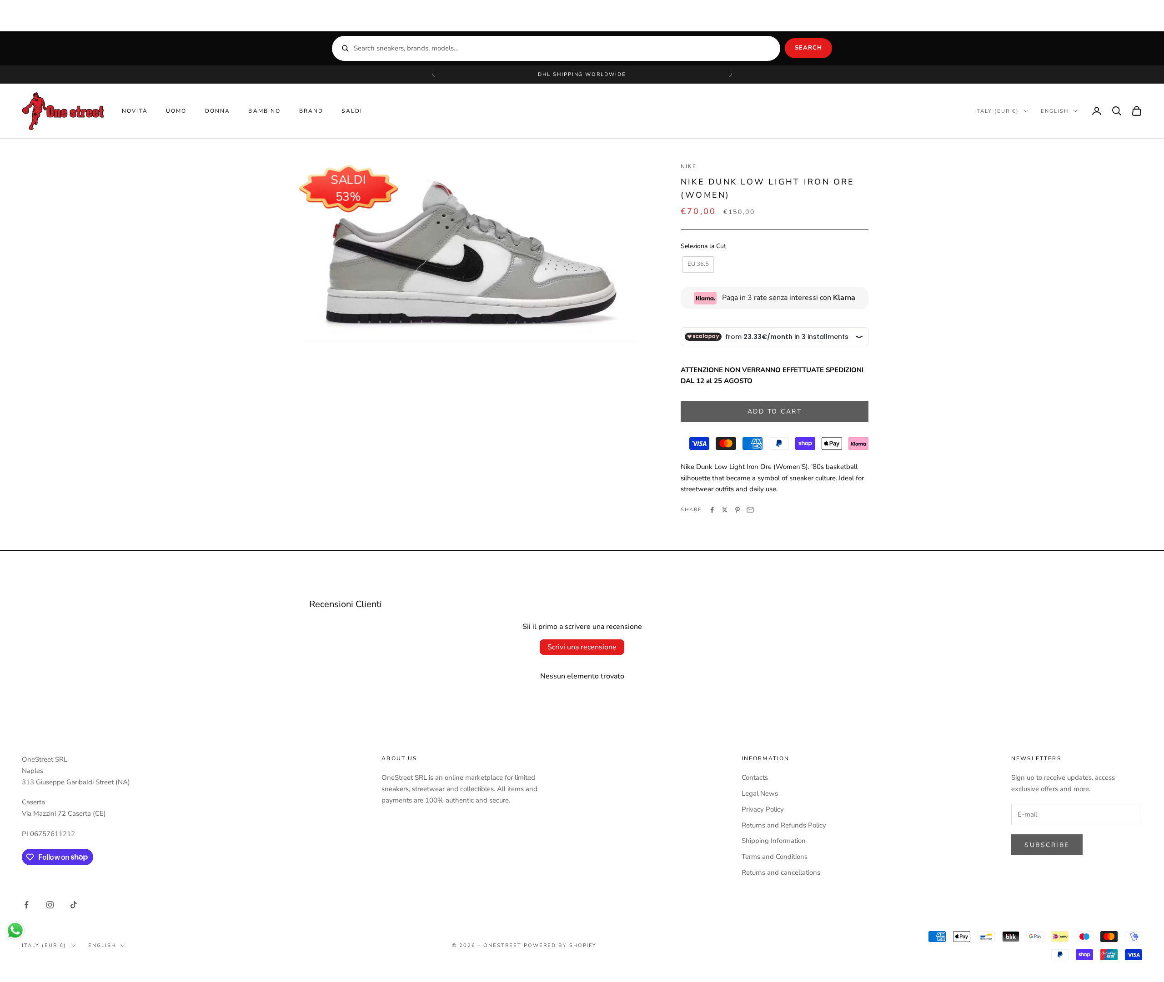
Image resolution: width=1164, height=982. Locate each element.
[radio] (697, 264)
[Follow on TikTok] (73, 904)
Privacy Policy (763, 809)
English (1055, 110)
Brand (311, 111)
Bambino (264, 111)
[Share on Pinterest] (737, 509)
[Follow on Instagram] (50, 904)
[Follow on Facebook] (26, 904)
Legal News (760, 793)
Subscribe (1046, 845)
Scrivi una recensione (582, 647)
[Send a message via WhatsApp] (15, 930)
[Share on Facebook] (712, 509)
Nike (689, 166)
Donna (218, 111)
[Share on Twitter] (724, 509)
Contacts (755, 777)
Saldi (351, 111)
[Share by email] (750, 509)
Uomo (176, 111)
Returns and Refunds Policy (784, 825)
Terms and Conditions (775, 856)
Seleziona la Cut (703, 246)
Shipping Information (774, 840)
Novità (135, 111)
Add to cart (775, 411)
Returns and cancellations (781, 872)
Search (808, 48)
